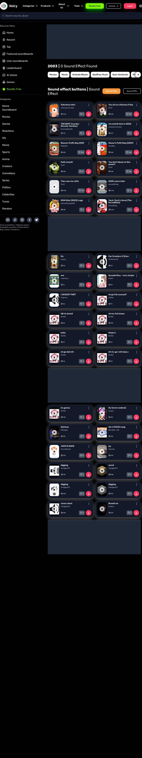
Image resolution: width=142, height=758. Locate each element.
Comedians (8, 173)
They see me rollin (70, 181)
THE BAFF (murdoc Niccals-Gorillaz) (70, 125)
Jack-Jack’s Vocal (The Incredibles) (120, 201)
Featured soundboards (20, 53)
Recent (11, 39)
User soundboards (17, 60)
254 (130, 152)
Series (5, 180)
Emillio (111, 298)
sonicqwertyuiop (67, 108)
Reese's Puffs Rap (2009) (120, 143)
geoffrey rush (100, 74)
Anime (6, 159)
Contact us (15, 230)
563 (82, 152)
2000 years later (116, 181)
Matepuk (64, 430)
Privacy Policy (23, 227)
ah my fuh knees (116, 314)
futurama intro (68, 105)
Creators (7, 166)
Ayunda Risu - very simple (121, 275)
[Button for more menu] (89, 105)
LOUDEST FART (68, 294)
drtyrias (111, 449)
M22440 (64, 146)
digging (64, 465)
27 (83, 171)
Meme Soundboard (9, 107)
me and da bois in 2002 (119, 124)
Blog (1, 230)
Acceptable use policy (8, 227)
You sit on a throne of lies (120, 105)
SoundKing (112, 206)
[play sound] (54, 110)
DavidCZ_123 (113, 430)
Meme (5, 145)
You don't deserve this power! (119, 163)
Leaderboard (14, 68)
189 (130, 114)
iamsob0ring (113, 184)
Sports (6, 152)
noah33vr (65, 278)
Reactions (8, 130)
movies (53, 74)
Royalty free (14, 89)
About (7, 230)
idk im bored (67, 314)
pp (109, 446)
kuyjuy (63, 259)
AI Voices (12, 75)
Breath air (113, 503)
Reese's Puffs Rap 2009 (72, 143)
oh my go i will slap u (118, 352)
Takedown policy (22, 225)
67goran (64, 298)
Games (11, 82)
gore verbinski (120, 74)
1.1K (82, 190)
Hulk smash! (67, 162)
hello (63, 333)
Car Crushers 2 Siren (118, 256)
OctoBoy (111, 146)
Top (9, 46)
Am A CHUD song (116, 427)
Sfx (4, 137)
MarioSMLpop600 (68, 203)
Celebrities (8, 194)
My (62, 256)
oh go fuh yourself (117, 294)
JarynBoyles (66, 449)
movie (65, 74)
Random (7, 208)
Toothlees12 (113, 259)
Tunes (5, 201)
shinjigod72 (65, 468)
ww (62, 275)
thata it (112, 333)
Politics (6, 187)
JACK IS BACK (67, 446)
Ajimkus (65, 427)
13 (130, 190)
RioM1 (110, 278)
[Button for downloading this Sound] (88, 114)
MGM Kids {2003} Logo (72, 200)
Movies (6, 116)
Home (10, 32)
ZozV (110, 108)
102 (130, 171)
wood (111, 465)
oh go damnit (67, 352)
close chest (66, 503)
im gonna (65, 408)
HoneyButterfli (67, 129)
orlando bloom (80, 74)
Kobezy (111, 506)
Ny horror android (117, 408)
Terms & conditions (7, 225)
